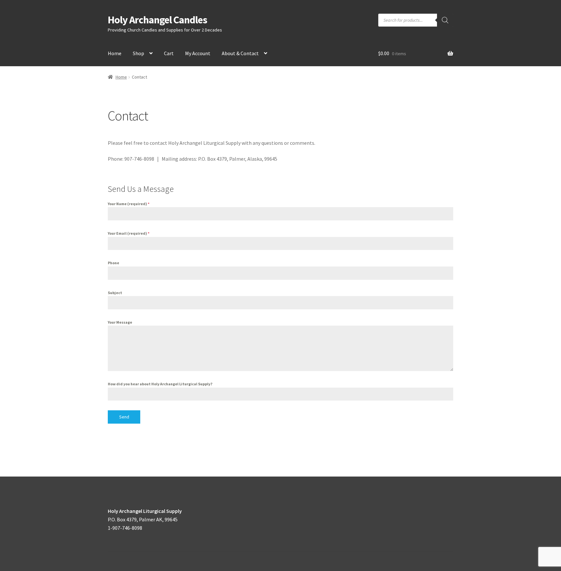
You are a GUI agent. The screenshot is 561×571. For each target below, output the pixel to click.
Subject (115, 292)
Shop (138, 53)
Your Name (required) (128, 203)
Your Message (120, 322)
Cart (169, 53)
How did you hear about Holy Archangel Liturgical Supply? (160, 383)
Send (124, 417)
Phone (113, 262)
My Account (197, 53)
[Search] (445, 20)
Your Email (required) (128, 233)
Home (114, 53)
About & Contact (240, 53)
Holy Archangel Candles (157, 19)
